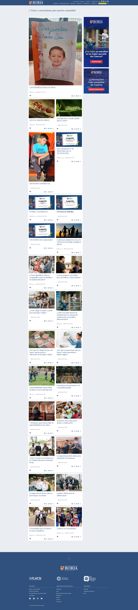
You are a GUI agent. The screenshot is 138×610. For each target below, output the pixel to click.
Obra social (58, 601)
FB (102, 1)
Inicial (57, 591)
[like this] (30, 95)
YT (108, 1)
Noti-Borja (86, 589)
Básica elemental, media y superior (63, 593)
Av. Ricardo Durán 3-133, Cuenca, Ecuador (37, 593)
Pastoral (73, 3)
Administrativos (96, 1)
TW (106, 1)
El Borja (55, 3)
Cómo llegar (31, 595)
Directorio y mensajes (33, 591)
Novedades (86, 3)
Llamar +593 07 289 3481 (34, 589)
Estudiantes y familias (78, 1)
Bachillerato (58, 595)
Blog (85, 593)
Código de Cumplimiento (89, 591)
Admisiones (102, 3)
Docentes (88, 1)
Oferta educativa (64, 3)
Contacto (94, 3)
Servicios (79, 3)
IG (104, 1)
